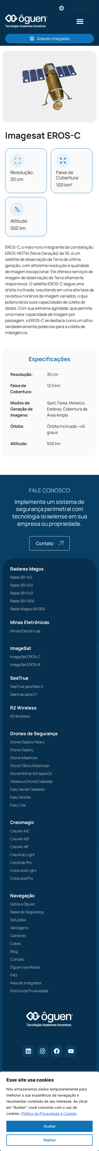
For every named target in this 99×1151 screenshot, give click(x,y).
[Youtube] (71, 1051)
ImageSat (20, 648)
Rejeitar (49, 1140)
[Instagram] (42, 1051)
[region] (49, 1111)
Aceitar (50, 1126)
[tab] (49, 359)
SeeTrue (19, 678)
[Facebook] (56, 1051)
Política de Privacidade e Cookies (49, 1113)
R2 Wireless (23, 708)
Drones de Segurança (33, 733)
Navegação (22, 895)
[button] (80, 21)
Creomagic (22, 822)
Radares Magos (27, 569)
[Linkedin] (28, 1051)
